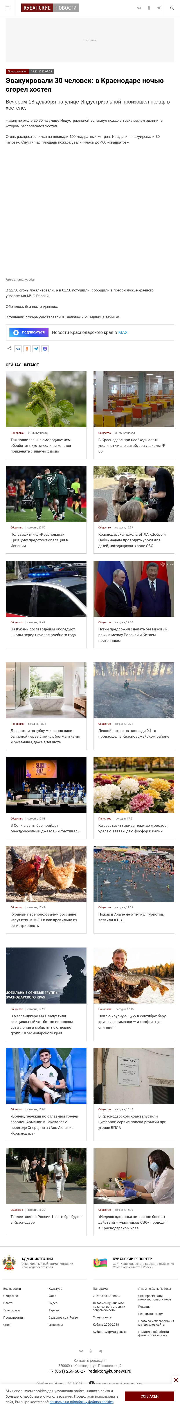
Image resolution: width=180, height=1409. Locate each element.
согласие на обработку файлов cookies (81, 1402)
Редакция (145, 1306)
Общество (10, 1296)
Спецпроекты (102, 1317)
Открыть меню (8, 8)
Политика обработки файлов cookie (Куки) (153, 1333)
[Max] (45, 348)
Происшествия (17, 71)
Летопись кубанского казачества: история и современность (109, 1306)
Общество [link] (104, 433)
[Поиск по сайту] (172, 8)
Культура (55, 1288)
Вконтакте (139, 8)
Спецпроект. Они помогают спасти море (154, 1297)
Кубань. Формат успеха (110, 1332)
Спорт (7, 1325)
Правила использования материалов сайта (156, 1322)
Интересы (56, 1325)
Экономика (11, 1310)
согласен (149, 1396)
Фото (52, 1296)
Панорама (100, 1288)
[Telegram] (36, 348)
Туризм (54, 1310)
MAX (123, 332)
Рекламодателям (150, 1314)
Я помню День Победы (154, 1288)
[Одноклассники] (27, 348)
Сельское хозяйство (63, 1317)
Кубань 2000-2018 (106, 1324)
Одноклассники (149, 8)
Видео (53, 1303)
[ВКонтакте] (18, 348)
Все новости (12, 1288)
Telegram (158, 8)
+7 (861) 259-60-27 (67, 1371)
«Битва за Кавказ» (106, 1296)
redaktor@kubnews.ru (109, 1371)
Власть (8, 1303)
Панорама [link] (17, 433)
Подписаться (33, 332)
